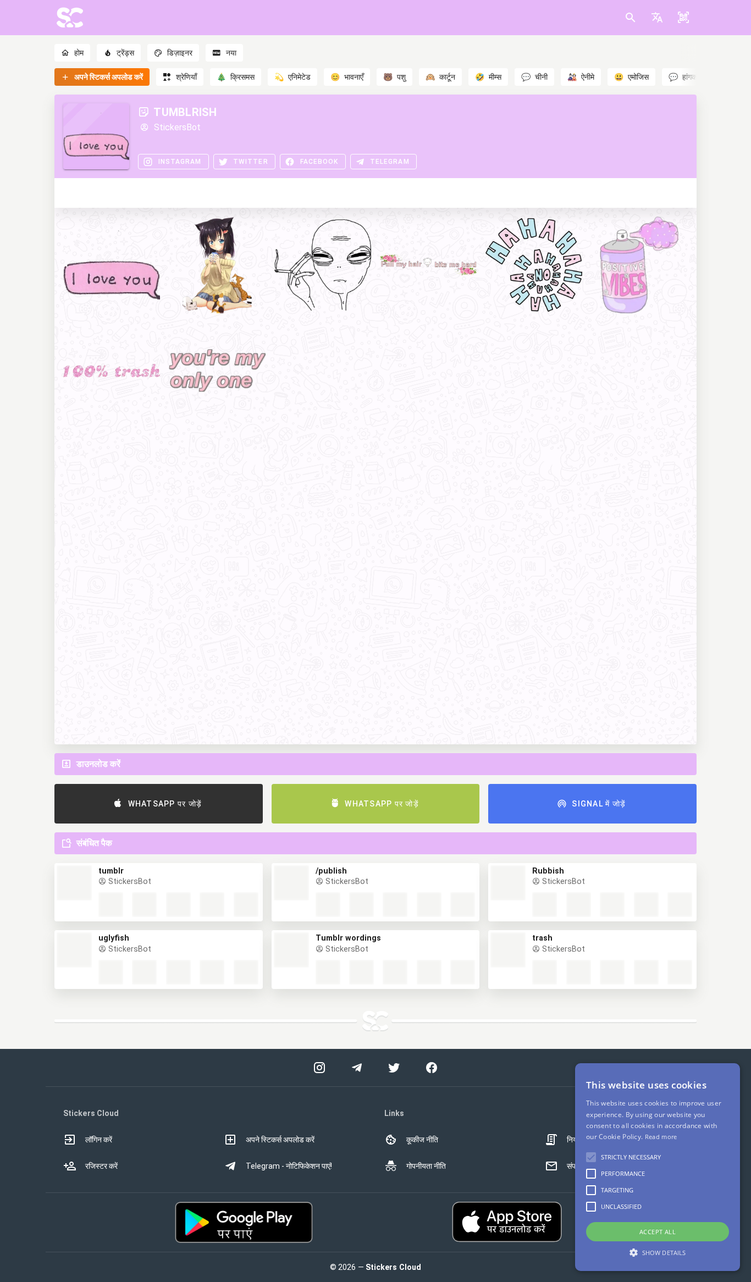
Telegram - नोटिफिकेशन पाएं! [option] (289, 1166)
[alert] (657, 1167)
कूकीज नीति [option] (422, 1139)
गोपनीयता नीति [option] (426, 1166)
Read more (661, 1136)
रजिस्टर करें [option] (101, 1166)
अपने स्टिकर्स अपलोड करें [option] (280, 1139)
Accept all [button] (657, 1232)
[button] (657, 17)
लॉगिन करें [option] (98, 1139)
